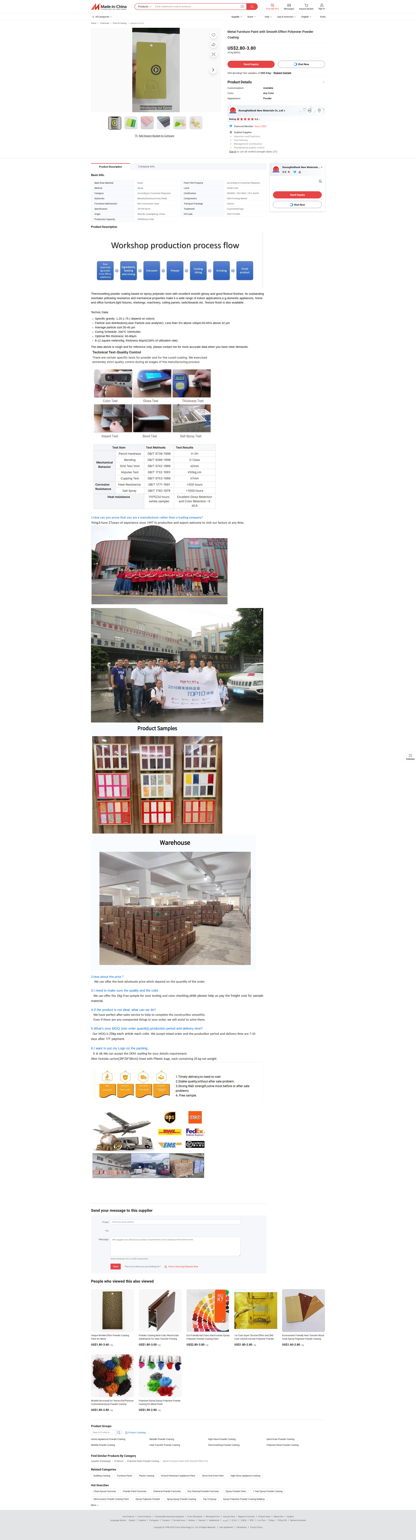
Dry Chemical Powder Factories (203, 1491)
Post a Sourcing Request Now (181, 1266)
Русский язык (179, 1520)
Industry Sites (229, 1516)
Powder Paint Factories (134, 1491)
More (94, 1505)
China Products (144, 1516)
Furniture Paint (124, 1475)
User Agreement (226, 1527)
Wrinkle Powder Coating (103, 1444)
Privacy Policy (256, 1527)
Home (93, 23)
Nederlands (214, 1520)
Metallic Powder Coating (162, 1439)
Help (267, 16)
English (132, 1520)
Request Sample (282, 72)
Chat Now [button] (303, 64)
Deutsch (202, 1520)
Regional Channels (246, 1516)
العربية (225, 1520)
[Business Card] (320, 181)
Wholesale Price (213, 1516)
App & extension (285, 16)
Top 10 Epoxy (209, 1499)
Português (153, 1520)
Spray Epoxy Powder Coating (181, 1499)
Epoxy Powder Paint (236, 1491)
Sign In (232, 151)
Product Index (264, 1516)
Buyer (250, 16)
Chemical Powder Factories (167, 1491)
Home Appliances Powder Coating (108, 1439)
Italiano (191, 1520)
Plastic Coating (146, 1475)
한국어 (234, 1520)
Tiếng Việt (282, 1520)
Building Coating (102, 1475)
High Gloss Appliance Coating (245, 1475)
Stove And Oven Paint (213, 1475)
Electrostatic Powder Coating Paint (111, 1499)
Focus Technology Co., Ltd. (187, 1527)
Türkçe (271, 1520)
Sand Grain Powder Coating (280, 1439)
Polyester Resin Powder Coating (282, 1444)
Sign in (321, 8)
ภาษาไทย (261, 1520)
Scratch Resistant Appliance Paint (178, 1475)
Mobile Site (278, 1516)
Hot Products (128, 1516)
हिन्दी (252, 1520)
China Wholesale (194, 1516)
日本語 (244, 1520)
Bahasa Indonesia (298, 1520)
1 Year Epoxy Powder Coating (268, 1491)
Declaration (242, 1527)
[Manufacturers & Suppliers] (108, 6)
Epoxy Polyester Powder (148, 1499)
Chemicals (104, 23)
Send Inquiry (251, 64)
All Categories (102, 16)
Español (142, 1520)
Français (165, 1520)
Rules (323, 16)
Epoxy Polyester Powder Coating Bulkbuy (244, 1499)
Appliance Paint (137, 23)
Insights (290, 1516)
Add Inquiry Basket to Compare (156, 136)
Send (115, 1266)
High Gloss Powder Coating (222, 1439)
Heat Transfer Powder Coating (165, 1444)
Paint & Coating (120, 23)
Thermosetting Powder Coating (224, 1444)
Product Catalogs (137, 1432)
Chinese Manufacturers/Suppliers (169, 1516)
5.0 (284, 171)
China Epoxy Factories (105, 1491)
